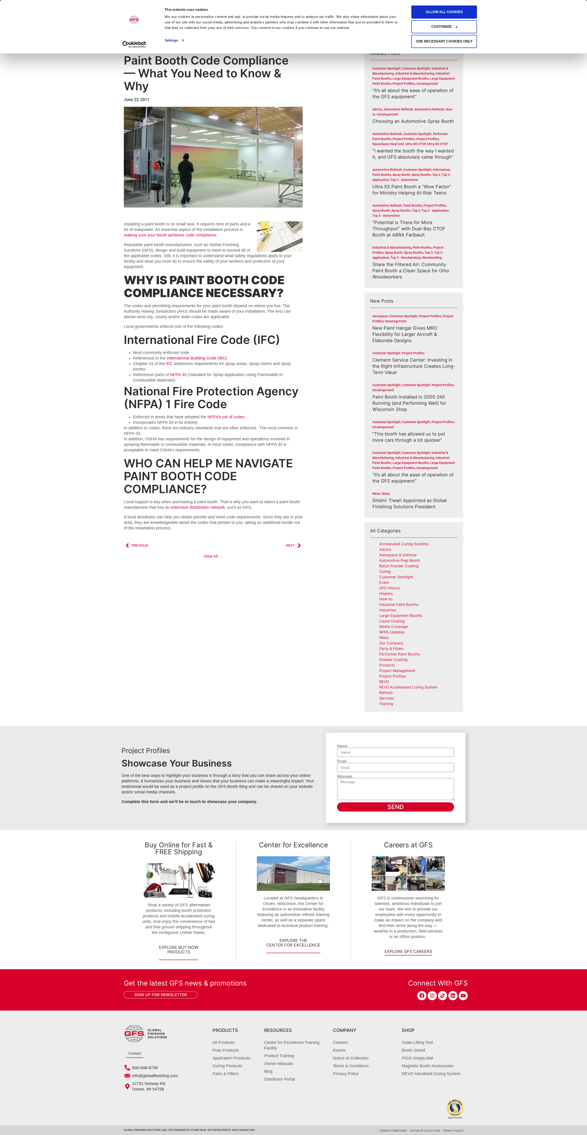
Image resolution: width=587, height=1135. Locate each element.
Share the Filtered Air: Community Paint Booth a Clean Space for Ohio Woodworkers (410, 271)
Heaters (386, 593)
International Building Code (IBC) (197, 358)
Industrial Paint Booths (398, 604)
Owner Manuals (278, 1063)
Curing (385, 571)
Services (386, 698)
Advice (385, 549)
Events (339, 1050)
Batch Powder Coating (398, 566)
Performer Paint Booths (399, 654)
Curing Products (227, 1066)
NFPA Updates (391, 632)
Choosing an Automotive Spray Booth (413, 121)
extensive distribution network (198, 507)
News (384, 637)
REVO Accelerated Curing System (408, 687)
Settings (171, 40)
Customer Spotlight (396, 577)
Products (387, 665)
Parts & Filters (391, 648)
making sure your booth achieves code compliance (170, 235)
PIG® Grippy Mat (417, 1058)
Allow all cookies (444, 12)
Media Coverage (393, 626)
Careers (340, 1042)
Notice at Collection (350, 1058)
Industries (387, 610)
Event (384, 582)
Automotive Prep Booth (399, 560)
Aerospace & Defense (398, 555)
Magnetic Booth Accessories (428, 1066)
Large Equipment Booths (400, 615)
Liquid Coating (392, 621)
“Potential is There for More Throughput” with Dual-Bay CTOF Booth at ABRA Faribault (408, 229)
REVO (384, 681)
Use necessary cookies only (444, 41)
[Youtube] (463, 995)
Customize (441, 26)
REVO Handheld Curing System (431, 1073)
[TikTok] (442, 995)
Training (386, 703)
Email (341, 761)
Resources (278, 1030)
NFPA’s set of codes (226, 417)
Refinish (386, 692)
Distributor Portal (279, 1079)
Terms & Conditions (351, 1066)
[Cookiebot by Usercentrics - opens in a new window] (134, 44)
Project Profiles (392, 676)
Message (344, 776)
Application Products (231, 1058)
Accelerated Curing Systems (404, 544)
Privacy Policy (346, 1073)
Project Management (397, 670)
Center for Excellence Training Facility (291, 1045)
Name (342, 746)
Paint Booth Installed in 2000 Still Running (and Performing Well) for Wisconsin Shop (409, 403)
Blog (268, 1071)
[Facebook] (421, 995)
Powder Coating (393, 659)
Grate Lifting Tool (417, 1042)
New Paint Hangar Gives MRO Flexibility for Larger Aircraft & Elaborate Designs (404, 334)
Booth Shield (413, 1050)
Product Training (279, 1056)
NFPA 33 (178, 374)
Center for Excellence (293, 845)
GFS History (389, 588)
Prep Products (226, 1050)
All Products (224, 1042)
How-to (386, 599)
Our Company (391, 643)
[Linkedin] (452, 995)
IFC (169, 363)
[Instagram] (432, 995)
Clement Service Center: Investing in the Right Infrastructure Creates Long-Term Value (413, 366)
